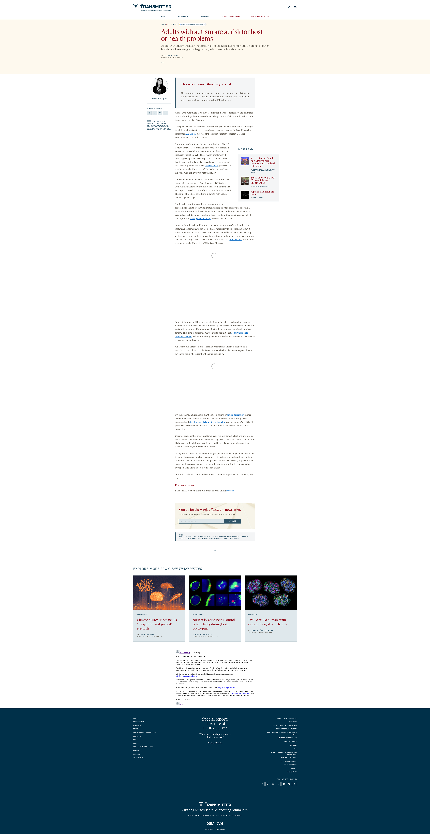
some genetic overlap (200, 219)
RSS (295, 749)
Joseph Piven (211, 166)
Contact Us (292, 772)
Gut (148, 127)
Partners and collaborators (284, 725)
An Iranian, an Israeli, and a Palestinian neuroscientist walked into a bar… (263, 162)
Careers (293, 745)
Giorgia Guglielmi (204, 634)
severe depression (235, 415)
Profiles (136, 729)
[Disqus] (215, 677)
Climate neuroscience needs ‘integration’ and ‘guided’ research (157, 624)
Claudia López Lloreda (262, 630)
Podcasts (137, 736)
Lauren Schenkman (261, 186)
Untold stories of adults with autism (159, 129)
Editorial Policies (289, 757)
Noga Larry (255, 171)
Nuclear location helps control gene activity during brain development (214, 624)
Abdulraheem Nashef (261, 171)
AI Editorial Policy (289, 761)
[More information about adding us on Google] (207, 24)
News (163, 17)
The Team (293, 722)
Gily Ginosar (270, 169)
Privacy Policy (290, 765)
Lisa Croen (190, 134)
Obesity (154, 127)
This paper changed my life (144, 732)
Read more (215, 743)
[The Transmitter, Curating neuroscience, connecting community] (152, 7)
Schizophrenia (163, 127)
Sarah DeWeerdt (147, 634)
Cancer (163, 123)
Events (136, 750)
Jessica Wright (171, 55)
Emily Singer (258, 198)
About (287, 718)
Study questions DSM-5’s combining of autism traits (263, 180)
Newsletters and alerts (286, 729)
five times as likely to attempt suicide (207, 422)
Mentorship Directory (287, 738)
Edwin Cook (236, 240)
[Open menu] (295, 7)
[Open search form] (289, 7)
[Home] (215, 804)
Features (137, 725)
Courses (136, 754)
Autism (156, 123)
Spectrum (172, 24)
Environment (162, 125)
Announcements (290, 741)
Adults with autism (195, 536)
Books (136, 743)
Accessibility (291, 768)
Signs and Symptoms (155, 128)
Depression (151, 125)
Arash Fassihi (258, 169)
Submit (232, 521)
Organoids (252, 614)
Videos (136, 740)
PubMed (230, 491)
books (143, 747)
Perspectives (183, 17)
